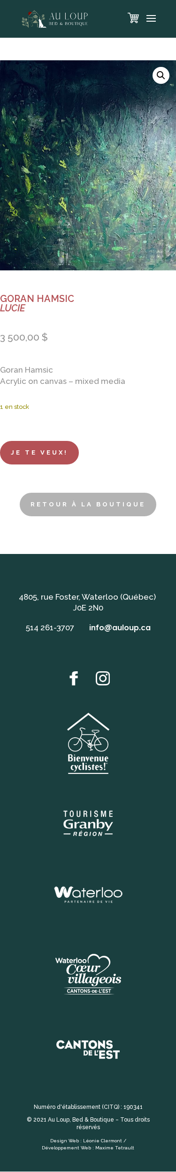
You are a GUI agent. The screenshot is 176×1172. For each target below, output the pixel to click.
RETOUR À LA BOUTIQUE (88, 504)
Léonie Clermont (102, 1140)
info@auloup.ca (120, 627)
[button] (161, 75)
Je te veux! (39, 452)
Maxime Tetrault (114, 1147)
